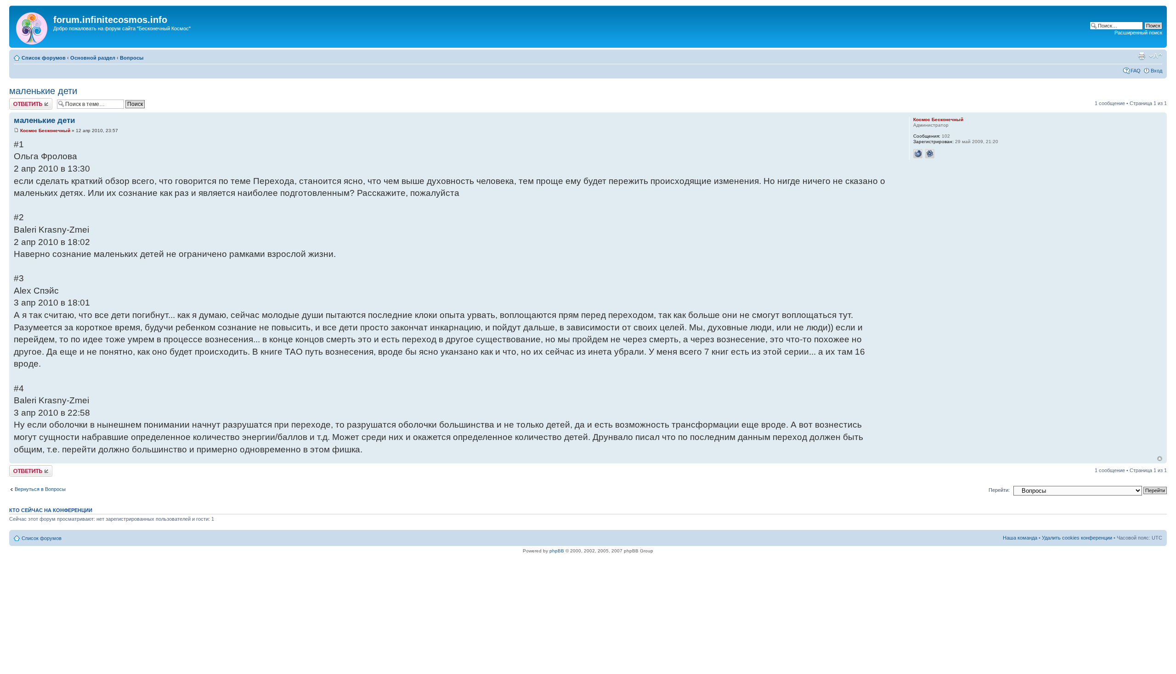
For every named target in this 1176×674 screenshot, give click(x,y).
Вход (1156, 70)
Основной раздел (92, 58)
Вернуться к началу (1159, 458)
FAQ (1136, 70)
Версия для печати (1141, 56)
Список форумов (44, 58)
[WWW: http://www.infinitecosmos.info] (917, 153)
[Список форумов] (32, 26)
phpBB (556, 550)
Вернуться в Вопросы (40, 489)
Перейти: (999, 490)
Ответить (20, 101)
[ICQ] (929, 153)
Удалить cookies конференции (1077, 537)
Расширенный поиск (1138, 32)
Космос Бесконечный (45, 130)
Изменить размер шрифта (1155, 56)
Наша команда (1020, 537)
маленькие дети (43, 91)
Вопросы (131, 58)
